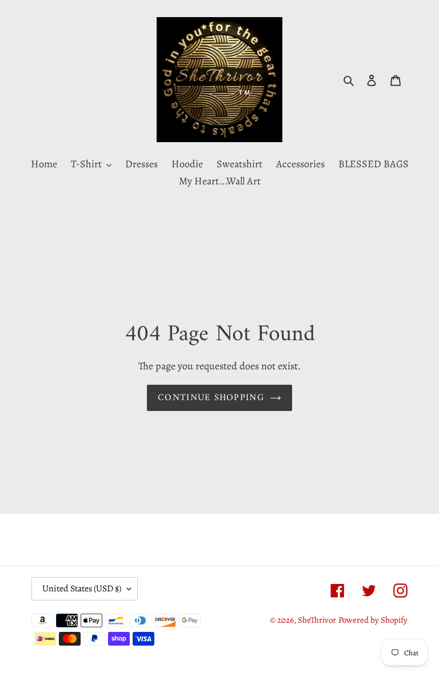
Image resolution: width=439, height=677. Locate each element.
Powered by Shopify (373, 620)
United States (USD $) (81, 588)
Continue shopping (211, 398)
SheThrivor (317, 620)
